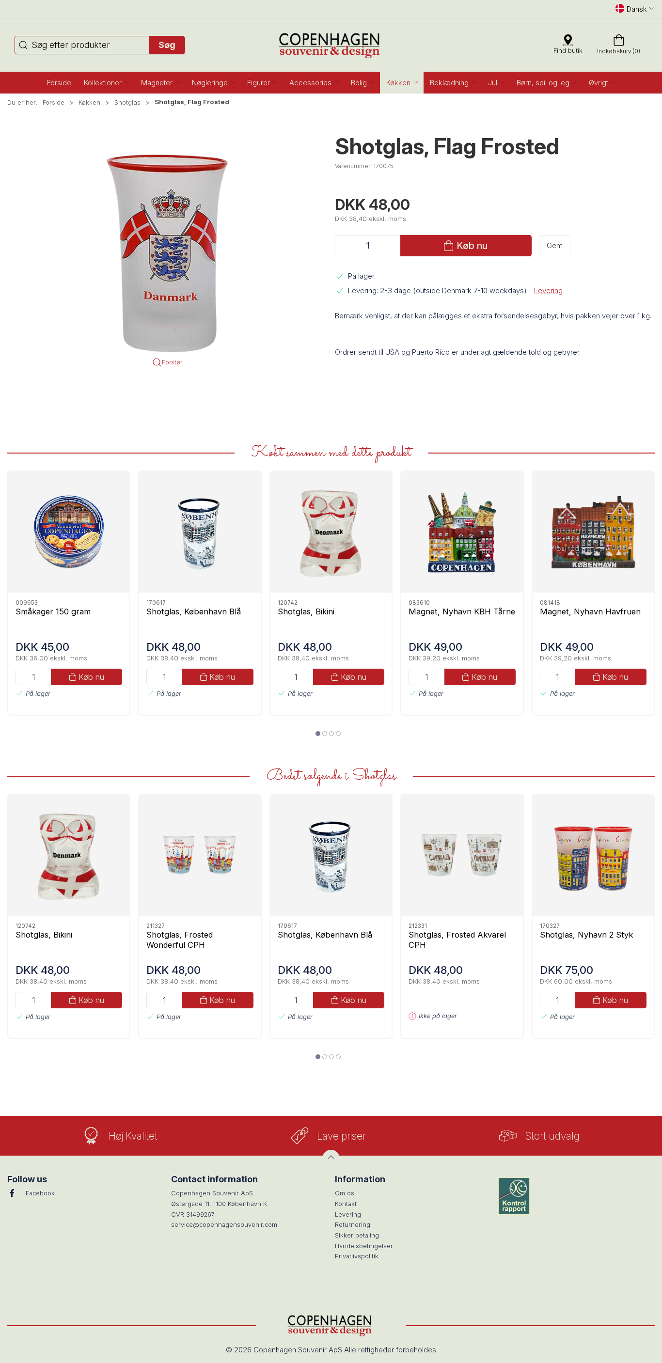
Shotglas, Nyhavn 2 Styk (586, 934)
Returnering (352, 1224)
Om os (344, 1193)
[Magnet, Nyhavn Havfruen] (593, 532)
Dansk (637, 9)
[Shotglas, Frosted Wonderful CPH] (199, 855)
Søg (166, 45)
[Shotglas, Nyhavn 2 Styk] (593, 855)
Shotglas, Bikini (306, 611)
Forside (53, 102)
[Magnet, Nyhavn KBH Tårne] (461, 532)
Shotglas (127, 102)
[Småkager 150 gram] (68, 532)
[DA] (331, 45)
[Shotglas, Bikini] (331, 532)
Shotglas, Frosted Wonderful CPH (179, 939)
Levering (548, 290)
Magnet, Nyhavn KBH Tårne (462, 611)
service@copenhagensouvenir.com (224, 1224)
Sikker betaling (357, 1235)
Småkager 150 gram (53, 611)
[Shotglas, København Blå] (199, 532)
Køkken (89, 102)
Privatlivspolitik (356, 1256)
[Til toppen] (331, 1158)
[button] (106, 83)
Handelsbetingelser (364, 1246)
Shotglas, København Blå (193, 611)
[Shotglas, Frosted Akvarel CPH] (461, 855)
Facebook (40, 1193)
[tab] (317, 733)
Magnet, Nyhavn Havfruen (590, 611)
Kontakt (346, 1203)
